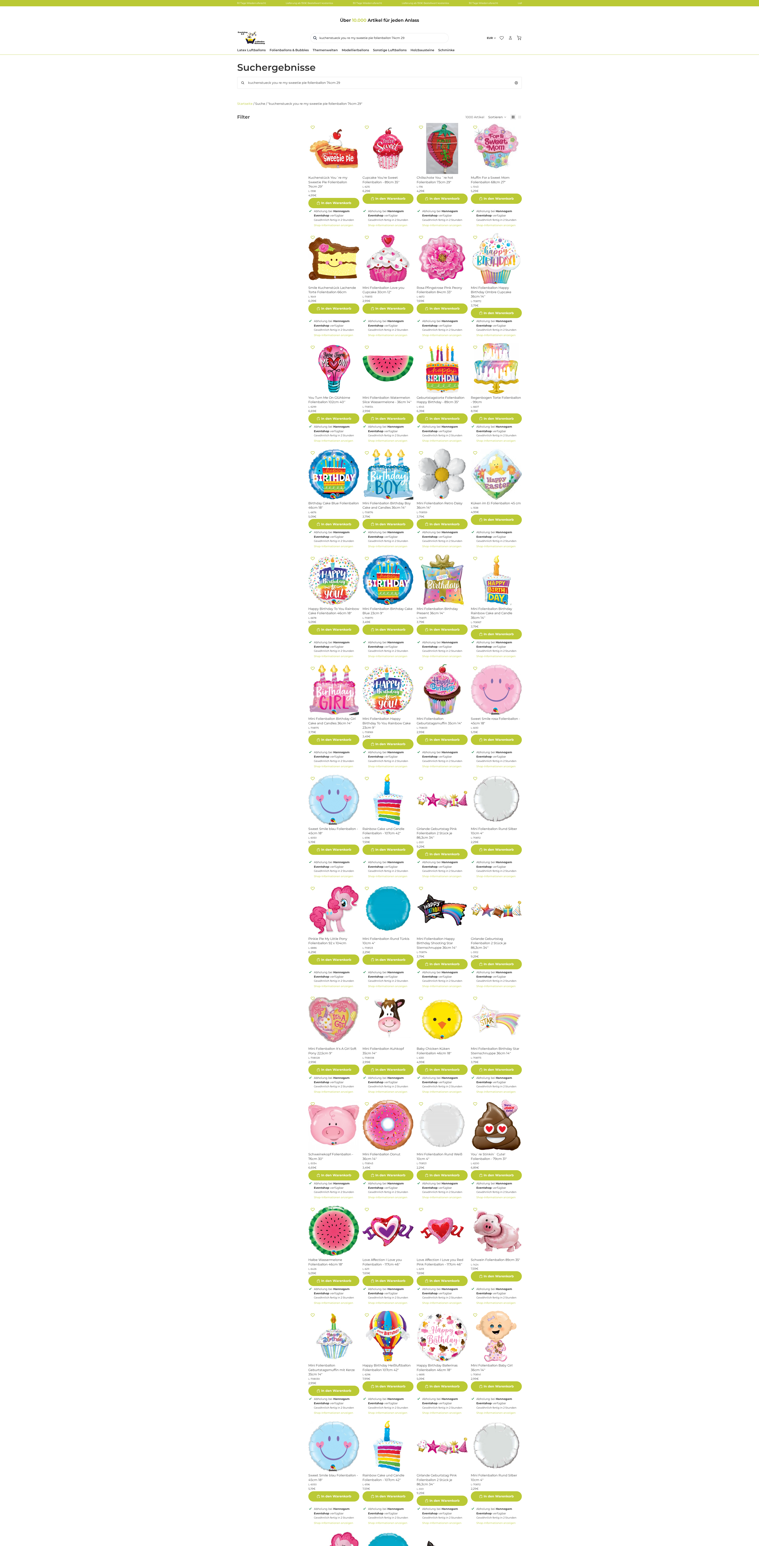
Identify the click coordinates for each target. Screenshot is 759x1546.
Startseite (245, 104)
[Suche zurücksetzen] (516, 82)
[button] (497, 117)
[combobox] (379, 38)
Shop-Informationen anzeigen (333, 225)
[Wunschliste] (501, 38)
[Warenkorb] (519, 38)
